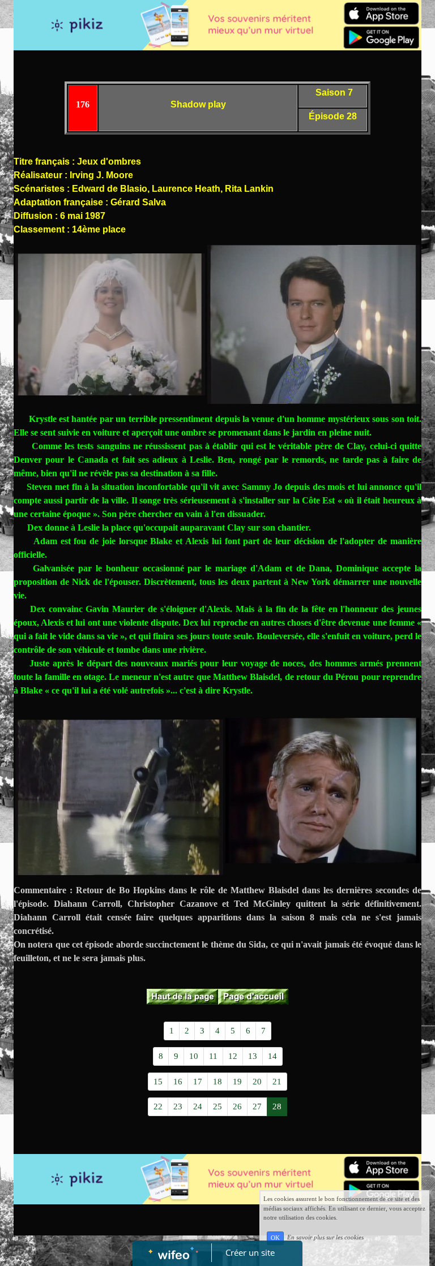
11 (213, 1056)
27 (257, 1106)
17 (197, 1081)
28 (277, 1106)
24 (197, 1106)
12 (232, 1056)
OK (275, 1238)
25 (217, 1106)
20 (257, 1081)
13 (252, 1056)
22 (158, 1106)
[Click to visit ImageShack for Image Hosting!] (110, 324)
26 (237, 1106)
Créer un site (250, 1252)
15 (158, 1081)
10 (193, 1056)
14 (272, 1056)
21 (277, 1081)
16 (177, 1081)
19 (237, 1081)
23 (177, 1106)
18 (217, 1081)
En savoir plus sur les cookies (325, 1237)
